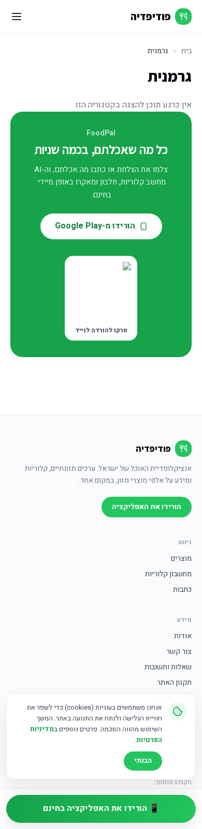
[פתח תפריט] (16, 16)
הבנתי (143, 760)
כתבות (182, 590)
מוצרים (181, 559)
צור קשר (179, 652)
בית (186, 51)
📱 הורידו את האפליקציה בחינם (101, 808)
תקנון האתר (174, 683)
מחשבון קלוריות (168, 574)
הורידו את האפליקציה (146, 506)
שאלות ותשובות (168, 667)
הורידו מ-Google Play (95, 226)
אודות (183, 636)
